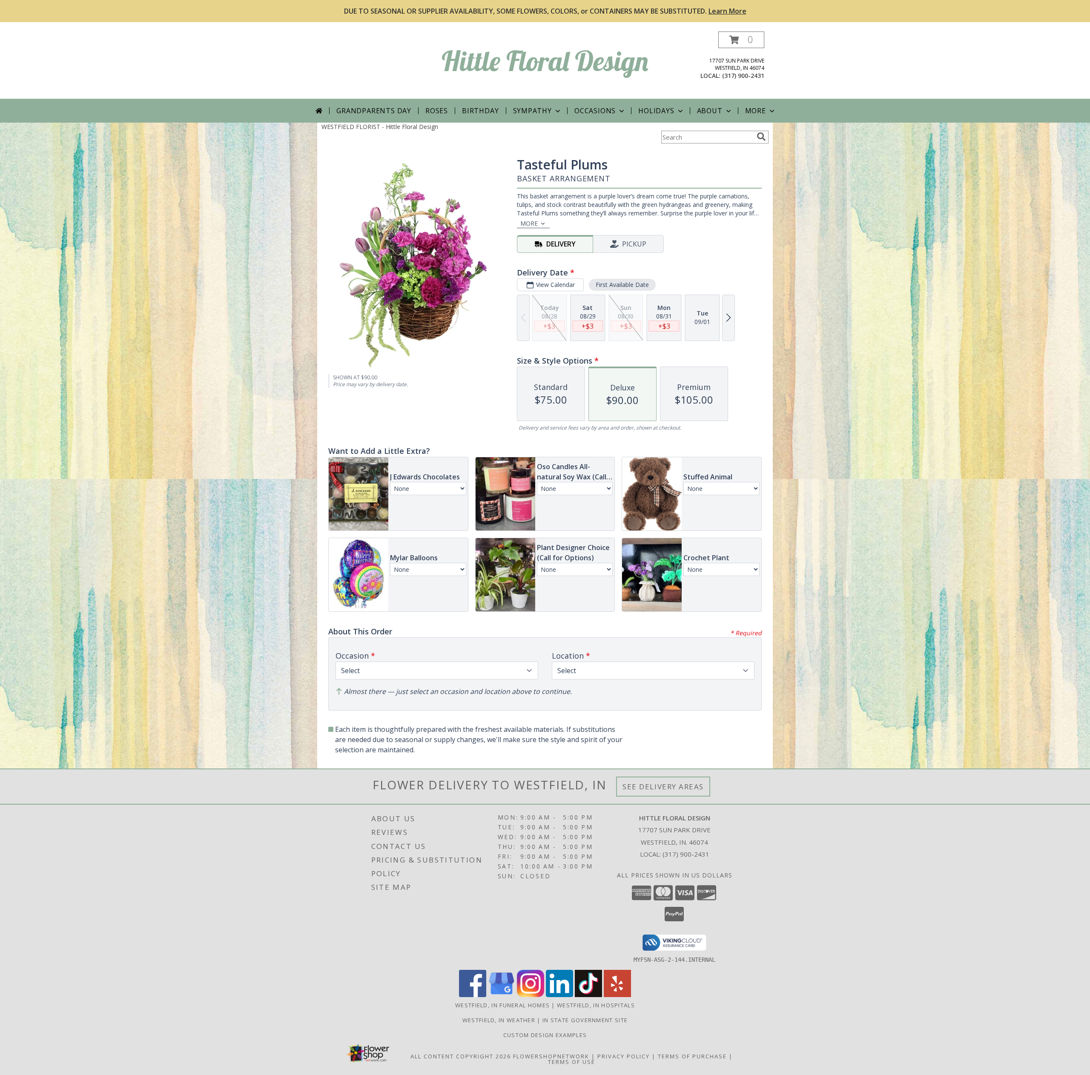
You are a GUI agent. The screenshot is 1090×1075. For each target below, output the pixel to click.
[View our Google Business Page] (501, 995)
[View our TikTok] (588, 995)
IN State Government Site (585, 1020)
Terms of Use (571, 1062)
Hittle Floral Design (545, 60)
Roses (436, 110)
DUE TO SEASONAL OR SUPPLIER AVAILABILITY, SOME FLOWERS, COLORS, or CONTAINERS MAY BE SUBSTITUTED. (545, 11)
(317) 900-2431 (743, 76)
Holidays (656, 110)
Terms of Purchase (692, 1056)
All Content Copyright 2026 (460, 1056)
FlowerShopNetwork (551, 1056)
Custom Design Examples (545, 1035)
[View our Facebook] (472, 995)
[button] (741, 40)
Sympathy (532, 110)
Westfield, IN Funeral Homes (502, 1005)
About (710, 110)
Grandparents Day (373, 110)
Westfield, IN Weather (498, 1020)
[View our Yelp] (617, 995)
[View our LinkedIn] (559, 995)
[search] (761, 136)
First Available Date (622, 285)
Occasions (595, 110)
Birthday (480, 110)
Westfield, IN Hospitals (596, 1005)
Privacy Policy (623, 1056)
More (755, 110)
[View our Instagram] (530, 995)
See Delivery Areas (663, 786)
